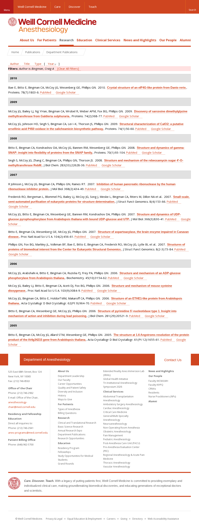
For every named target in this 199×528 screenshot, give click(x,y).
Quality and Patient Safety (72, 387)
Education (84, 40)
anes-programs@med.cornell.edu (28, 432)
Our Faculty (64, 380)
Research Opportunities (71, 438)
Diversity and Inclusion (70, 391)
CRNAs (152, 388)
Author (14, 64)
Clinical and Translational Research (77, 422)
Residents (153, 392)
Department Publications (71, 434)
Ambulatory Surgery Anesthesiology (123, 404)
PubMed (45, 92)
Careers (111, 518)
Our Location (14, 359)
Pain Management (113, 435)
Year (51, 64)
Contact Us (173, 360)
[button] (192, 7)
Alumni (185, 40)
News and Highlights (140, 40)
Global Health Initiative (115, 379)
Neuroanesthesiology (115, 423)
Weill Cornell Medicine (32, 7)
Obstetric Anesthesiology (117, 431)
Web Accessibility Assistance (163, 518)
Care (57, 7)
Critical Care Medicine (115, 412)
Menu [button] (7, 10)
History (62, 395)
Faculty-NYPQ (155, 384)
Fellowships (64, 452)
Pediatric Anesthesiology (116, 439)
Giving (123, 518)
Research (66, 40)
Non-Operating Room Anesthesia (121, 427)
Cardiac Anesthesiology (116, 408)
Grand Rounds (66, 463)
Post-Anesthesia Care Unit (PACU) (121, 443)
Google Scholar (66, 92)
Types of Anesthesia (69, 409)
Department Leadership (71, 376)
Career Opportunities (70, 383)
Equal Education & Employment (84, 518)
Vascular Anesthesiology (116, 466)
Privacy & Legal (54, 518)
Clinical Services (107, 40)
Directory (137, 518)
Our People (168, 40)
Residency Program (68, 448)
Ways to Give (65, 399)
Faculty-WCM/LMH (158, 381)
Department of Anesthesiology (47, 360)
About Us (27, 40)
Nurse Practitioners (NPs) (162, 396)
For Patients (46, 40)
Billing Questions (67, 413)
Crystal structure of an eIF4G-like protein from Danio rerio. (146, 87)
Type (37, 64)
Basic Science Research (70, 426)
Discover (74, 7)
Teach (92, 7)
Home (12, 40)
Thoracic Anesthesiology (116, 462)
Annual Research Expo (70, 430)
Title (27, 64)
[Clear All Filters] (68, 68)
